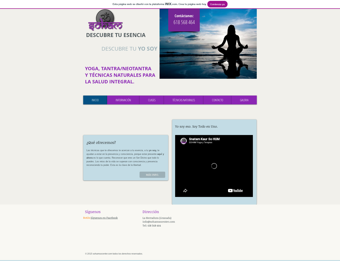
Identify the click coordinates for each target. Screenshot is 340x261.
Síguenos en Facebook (104, 217)
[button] (86, 217)
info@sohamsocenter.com (159, 221)
